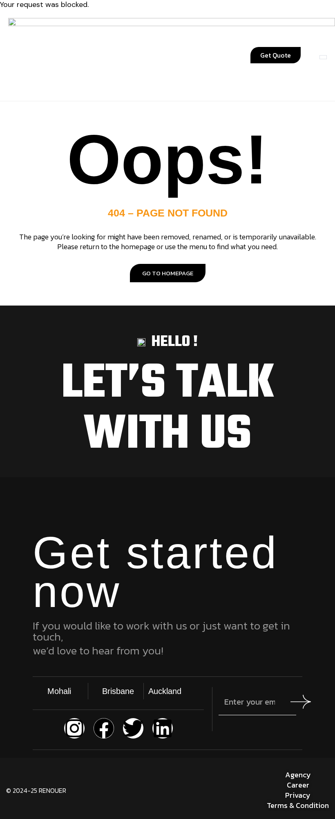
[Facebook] (104, 728)
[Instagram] (74, 728)
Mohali (59, 691)
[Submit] (301, 702)
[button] (82, 55)
